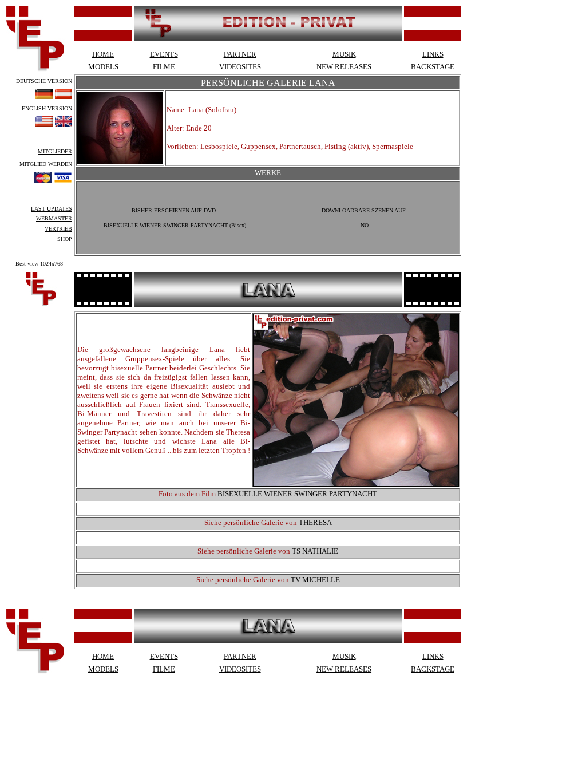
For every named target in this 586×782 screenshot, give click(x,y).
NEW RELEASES (343, 66)
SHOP (64, 239)
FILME (164, 66)
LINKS (433, 54)
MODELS (103, 66)
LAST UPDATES (51, 209)
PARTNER (240, 54)
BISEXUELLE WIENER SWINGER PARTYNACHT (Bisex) (175, 225)
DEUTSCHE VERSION (44, 81)
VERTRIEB (58, 229)
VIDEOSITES (240, 66)
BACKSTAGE (432, 66)
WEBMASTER (54, 218)
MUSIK (344, 54)
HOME (103, 54)
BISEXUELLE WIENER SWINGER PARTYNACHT (297, 493)
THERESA (315, 522)
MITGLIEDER (55, 151)
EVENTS (164, 54)
